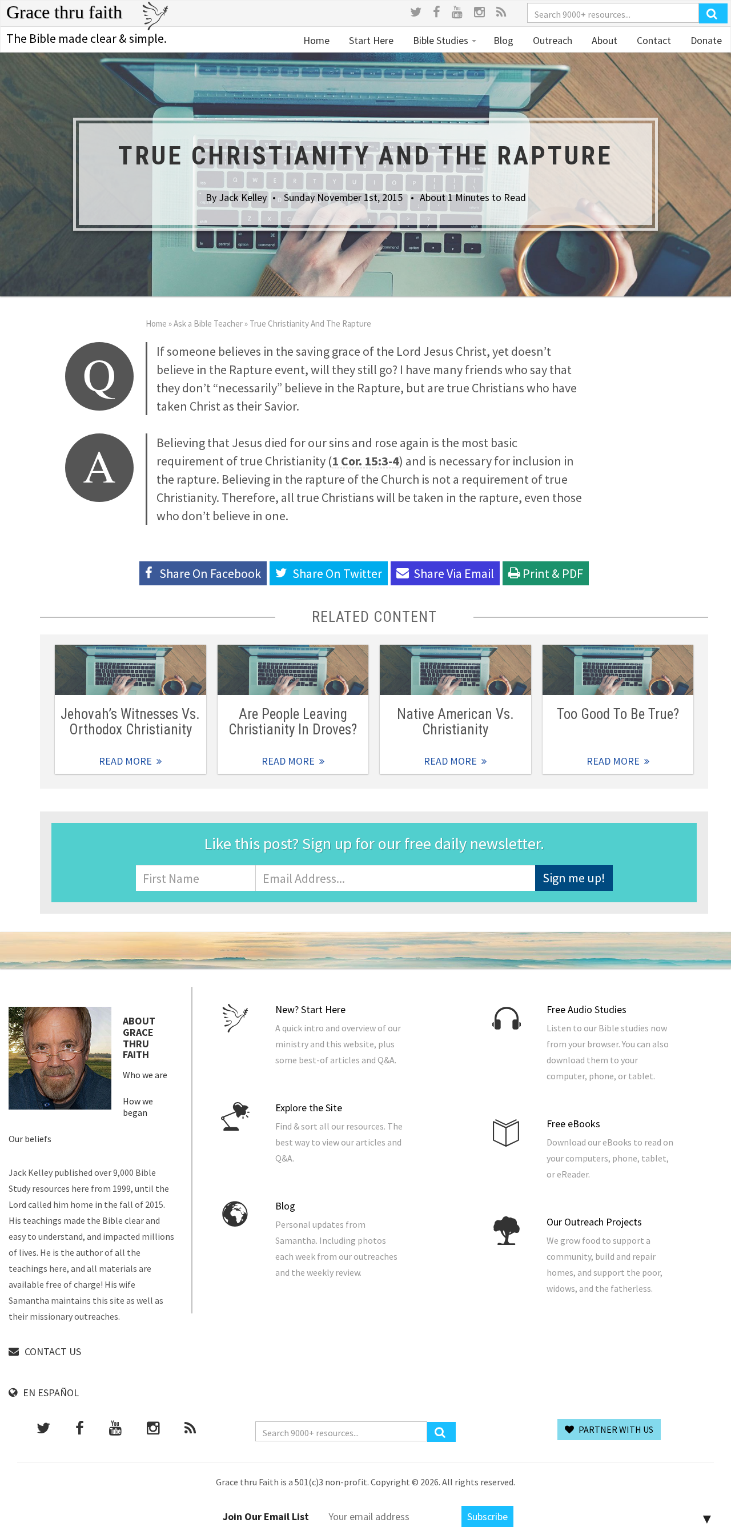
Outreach (551, 40)
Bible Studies (441, 40)
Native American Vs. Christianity (455, 722)
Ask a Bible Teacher (208, 323)
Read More (130, 670)
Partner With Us (615, 1429)
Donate (705, 40)
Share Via (453, 573)
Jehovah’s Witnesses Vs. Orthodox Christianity (130, 722)
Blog (503, 40)
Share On (337, 573)
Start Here (370, 40)
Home (316, 40)
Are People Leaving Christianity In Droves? (292, 722)
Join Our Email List (266, 1516)
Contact (652, 40)
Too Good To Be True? (618, 714)
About (603, 40)
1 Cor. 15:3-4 (365, 461)
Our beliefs (30, 1138)
